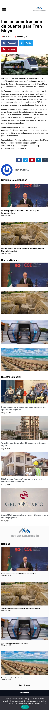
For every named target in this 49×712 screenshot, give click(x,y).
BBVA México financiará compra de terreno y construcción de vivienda (21, 480)
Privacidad (24, 693)
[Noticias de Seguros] (37, 9)
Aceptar (25, 707)
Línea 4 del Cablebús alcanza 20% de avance (14, 643)
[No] (45, 703)
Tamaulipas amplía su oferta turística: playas (14, 678)
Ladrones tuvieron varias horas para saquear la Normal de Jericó (20, 608)
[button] (4, 9)
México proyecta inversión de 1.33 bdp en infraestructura (18, 574)
